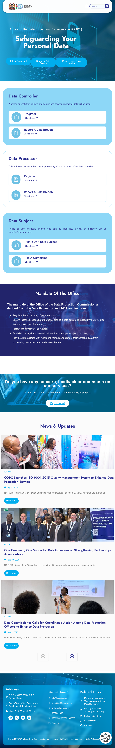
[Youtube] (23, 718)
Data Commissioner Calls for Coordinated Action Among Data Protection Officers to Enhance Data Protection (55, 624)
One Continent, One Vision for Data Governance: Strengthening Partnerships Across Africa (57, 552)
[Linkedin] (29, 718)
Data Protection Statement (97, 739)
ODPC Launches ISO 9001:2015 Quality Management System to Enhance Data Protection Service (59, 479)
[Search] (107, 6)
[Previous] (43, 657)
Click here (29, 118)
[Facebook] (10, 718)
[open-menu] (86, 6)
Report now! (57, 403)
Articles (8, 471)
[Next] (72, 657)
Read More (11, 500)
